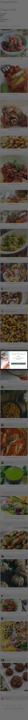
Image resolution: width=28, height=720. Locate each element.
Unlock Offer (18, 363)
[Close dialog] (26, 352)
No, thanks (18, 367)
